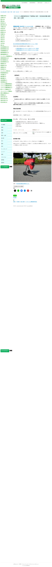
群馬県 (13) (3, 32)
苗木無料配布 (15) (5, 61)
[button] (11, 166)
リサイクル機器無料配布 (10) (7, 83)
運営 (20, 564)
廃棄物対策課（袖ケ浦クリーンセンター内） (23, 26)
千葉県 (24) (3, 26)
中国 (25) (3, 39)
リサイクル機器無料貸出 (31, 201)
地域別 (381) (3, 15)
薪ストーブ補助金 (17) (6, 89)
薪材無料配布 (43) (5, 48)
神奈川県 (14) (4, 24)
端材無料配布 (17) (5, 52)
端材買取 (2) (3, 76)
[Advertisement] (41, 7)
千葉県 (18, 201)
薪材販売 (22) (4, 65)
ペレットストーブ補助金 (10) (7, 91)
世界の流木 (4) (4, 96)
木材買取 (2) (3, 74)
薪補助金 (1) (3, 94)
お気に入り (47, 2)
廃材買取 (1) (3, 78)
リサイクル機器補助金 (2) (6, 87)
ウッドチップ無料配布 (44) (7, 56)
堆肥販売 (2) (3, 67)
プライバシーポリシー (34, 564)
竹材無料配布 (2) (4, 50)
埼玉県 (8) (3, 28)
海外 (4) (2, 45)
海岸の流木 (40, 2)
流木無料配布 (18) (5, 47)
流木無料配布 (24, 2)
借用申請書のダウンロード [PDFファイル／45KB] (27, 48)
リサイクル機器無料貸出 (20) (7, 85)
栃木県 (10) (3, 30)
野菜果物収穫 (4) (4, 72)
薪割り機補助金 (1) (5, 93)
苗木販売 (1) (3, 69)
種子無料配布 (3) (4, 59)
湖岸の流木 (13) (4, 100)
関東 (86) (3, 21)
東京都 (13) (3, 23)
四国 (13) (3, 41)
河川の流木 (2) (4, 102)
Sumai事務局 (29, 205)
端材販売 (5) (3, 63)
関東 (14, 201)
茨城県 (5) (3, 34)
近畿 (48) (3, 37)
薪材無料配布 (32, 2)
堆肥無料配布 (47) (5, 58)
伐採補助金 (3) (4, 82)
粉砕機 (14, 197)
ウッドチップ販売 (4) (5, 71)
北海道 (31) (3, 17)
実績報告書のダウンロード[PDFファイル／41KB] (27, 50)
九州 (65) (3, 43)
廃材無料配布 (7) (4, 54)
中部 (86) (3, 36)
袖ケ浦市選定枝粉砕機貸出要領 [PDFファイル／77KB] (25, 44)
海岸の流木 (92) (4, 98)
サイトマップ (25, 564)
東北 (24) (3, 19)
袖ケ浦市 (23, 201)
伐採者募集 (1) (4, 80)
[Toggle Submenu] (9, 124)
